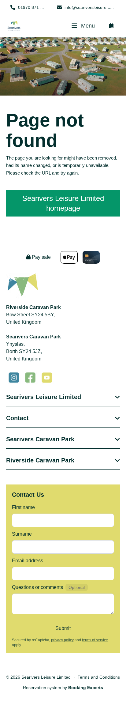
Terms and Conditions (99, 677)
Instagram (13, 377)
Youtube (46, 377)
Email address (27, 560)
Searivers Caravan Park (40, 439)
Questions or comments (37, 587)
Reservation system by (63, 687)
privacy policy (62, 640)
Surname (22, 534)
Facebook (30, 377)
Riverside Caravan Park (40, 460)
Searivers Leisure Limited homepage (63, 203)
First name (23, 507)
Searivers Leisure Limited (43, 397)
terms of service (95, 640)
